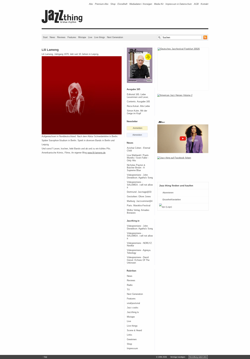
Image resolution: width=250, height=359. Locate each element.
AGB (196, 4)
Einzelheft (122, 4)
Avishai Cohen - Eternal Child (138, 149)
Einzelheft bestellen (172, 199)
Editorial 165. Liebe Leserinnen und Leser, (137, 95)
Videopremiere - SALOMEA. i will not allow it (140, 185)
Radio (129, 285)
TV (128, 289)
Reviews (61, 37)
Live (90, 37)
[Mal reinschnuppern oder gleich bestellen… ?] (182, 105)
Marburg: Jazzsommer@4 (139, 201)
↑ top (45, 357)
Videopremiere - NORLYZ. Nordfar (139, 244)
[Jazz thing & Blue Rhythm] (63, 22)
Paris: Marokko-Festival (138, 205)
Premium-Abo (101, 4)
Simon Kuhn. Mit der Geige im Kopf (137, 112)
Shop (112, 4)
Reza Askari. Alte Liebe (138, 106)
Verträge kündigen (177, 357)
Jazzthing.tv (133, 312)
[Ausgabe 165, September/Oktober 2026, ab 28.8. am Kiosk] (140, 65)
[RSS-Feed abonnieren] (205, 37)
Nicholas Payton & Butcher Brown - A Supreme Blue (136, 168)
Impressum (132, 348)
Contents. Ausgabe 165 (138, 101)
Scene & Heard (134, 330)
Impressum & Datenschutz (178, 4)
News (52, 37)
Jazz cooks (132, 308)
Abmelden (137, 135)
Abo (91, 4)
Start (45, 37)
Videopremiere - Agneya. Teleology (139, 251)
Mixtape (82, 37)
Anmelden (137, 128)
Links (129, 335)
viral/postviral (133, 303)
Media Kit (158, 4)
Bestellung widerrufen (198, 357)
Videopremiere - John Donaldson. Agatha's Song (140, 176)
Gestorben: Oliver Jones (139, 196)
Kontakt (204, 4)
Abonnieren (168, 192)
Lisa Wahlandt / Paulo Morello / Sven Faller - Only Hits (138, 158)
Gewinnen (132, 339)
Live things (99, 37)
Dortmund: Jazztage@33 (139, 192)
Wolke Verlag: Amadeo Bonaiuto (138, 211)
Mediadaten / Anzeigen (140, 4)
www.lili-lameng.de (96, 152)
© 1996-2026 (161, 357)
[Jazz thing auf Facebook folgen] (182, 167)
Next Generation (115, 37)
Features (72, 37)
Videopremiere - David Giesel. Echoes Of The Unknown (138, 260)
